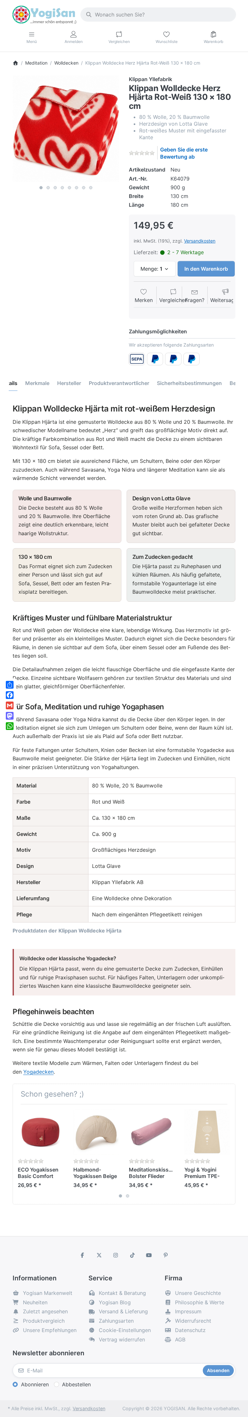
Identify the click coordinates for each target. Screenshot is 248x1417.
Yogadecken (38, 1071)
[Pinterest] (166, 1255)
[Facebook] (82, 1255)
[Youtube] (149, 1255)
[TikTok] (132, 1255)
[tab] (37, 383)
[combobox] (158, 14)
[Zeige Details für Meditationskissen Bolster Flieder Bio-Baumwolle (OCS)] (151, 1132)
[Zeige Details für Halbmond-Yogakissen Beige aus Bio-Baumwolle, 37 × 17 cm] (96, 1132)
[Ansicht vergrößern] (66, 129)
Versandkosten (199, 241)
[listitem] (66, 129)
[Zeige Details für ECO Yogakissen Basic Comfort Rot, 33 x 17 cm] (40, 1132)
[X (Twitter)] (99, 1255)
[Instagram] (115, 1255)
